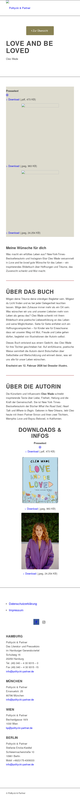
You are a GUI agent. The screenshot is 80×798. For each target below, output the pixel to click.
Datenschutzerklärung (23, 604)
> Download (12, 166)
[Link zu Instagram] (44, 622)
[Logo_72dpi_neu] (33, 8)
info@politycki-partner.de (20, 671)
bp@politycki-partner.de (19, 728)
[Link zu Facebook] (36, 622)
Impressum (16, 610)
